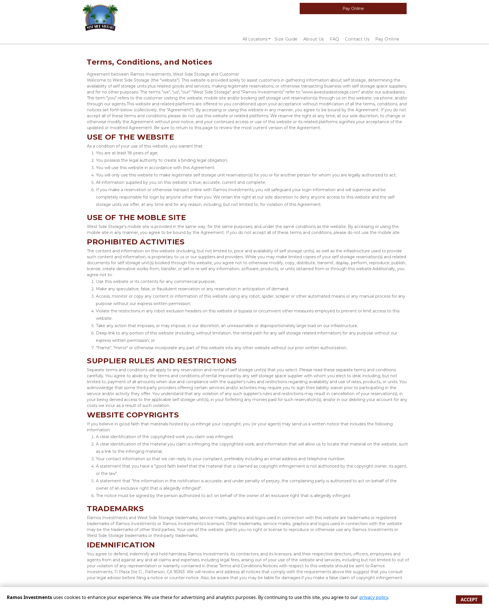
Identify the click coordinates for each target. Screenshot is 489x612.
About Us (313, 39)
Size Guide (286, 39)
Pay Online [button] (353, 8)
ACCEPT (469, 599)
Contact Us (357, 39)
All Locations (255, 39)
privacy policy (373, 597)
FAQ (334, 39)
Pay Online (387, 39)
